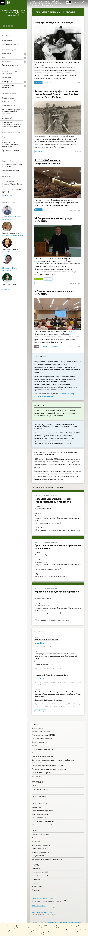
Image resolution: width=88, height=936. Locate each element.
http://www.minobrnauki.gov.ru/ (42, 899)
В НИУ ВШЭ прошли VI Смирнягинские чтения (47, 161)
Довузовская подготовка (40, 789)
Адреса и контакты (52, 922)
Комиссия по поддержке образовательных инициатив (12, 151)
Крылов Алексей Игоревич (11, 252)
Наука (4, 57)
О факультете (7, 40)
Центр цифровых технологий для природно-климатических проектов (11, 124)
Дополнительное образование (42, 811)
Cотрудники (6, 61)
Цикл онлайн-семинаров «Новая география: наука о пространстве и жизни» (57, 453)
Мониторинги (37, 841)
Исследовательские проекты (42, 838)
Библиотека (36, 869)
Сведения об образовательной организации (47, 766)
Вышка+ (34, 800)
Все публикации (40, 711)
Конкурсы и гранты (38, 856)
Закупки (34, 746)
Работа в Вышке (37, 776)
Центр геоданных (8, 105)
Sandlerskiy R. (39, 643)
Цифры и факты (37, 728)
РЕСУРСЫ (35, 865)
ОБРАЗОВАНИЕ (38, 782)
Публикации (39, 632)
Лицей (34, 786)
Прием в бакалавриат (39, 796)
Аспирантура (36, 807)
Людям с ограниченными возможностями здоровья (50, 769)
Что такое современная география (10, 45)
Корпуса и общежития (39, 742)
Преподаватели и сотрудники (42, 739)
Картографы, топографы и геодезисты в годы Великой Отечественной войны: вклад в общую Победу (56, 94)
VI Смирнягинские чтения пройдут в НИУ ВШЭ (54, 220)
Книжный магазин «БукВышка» (42, 876)
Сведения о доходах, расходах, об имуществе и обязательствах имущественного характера (54, 761)
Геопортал (39, 405)
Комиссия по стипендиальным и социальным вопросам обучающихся (10, 143)
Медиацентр (36, 883)
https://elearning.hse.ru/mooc (42, 912)
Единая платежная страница (41, 773)
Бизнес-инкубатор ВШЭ (40, 818)
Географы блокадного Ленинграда (53, 22)
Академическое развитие (40, 852)
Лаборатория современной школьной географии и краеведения (12, 111)
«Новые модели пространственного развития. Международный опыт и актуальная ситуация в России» (55, 426)
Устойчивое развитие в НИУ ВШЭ (43, 735)
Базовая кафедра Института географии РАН (12, 118)
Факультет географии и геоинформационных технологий (13, 12)
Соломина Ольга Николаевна (12, 235)
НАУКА (34, 831)
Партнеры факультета (10, 65)
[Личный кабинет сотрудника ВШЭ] (79, 2)
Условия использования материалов (70, 922)
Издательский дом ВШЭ (40, 872)
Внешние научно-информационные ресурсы (47, 859)
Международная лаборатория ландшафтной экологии (11, 100)
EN (70, 2)
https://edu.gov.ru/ (38, 905)
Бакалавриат (6, 78)
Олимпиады (36, 793)
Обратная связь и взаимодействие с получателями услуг (51, 825)
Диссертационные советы (41, 845)
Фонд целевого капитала (40, 753)
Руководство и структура (41, 731)
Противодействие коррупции (42, 756)
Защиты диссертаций (39, 848)
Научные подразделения (40, 834)
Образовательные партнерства (43, 821)
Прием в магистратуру (40, 803)
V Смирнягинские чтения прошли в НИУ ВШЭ (54, 292)
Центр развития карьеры (40, 814)
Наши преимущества (9, 50)
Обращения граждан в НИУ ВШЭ (43, 749)
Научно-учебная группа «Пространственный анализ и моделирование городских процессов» (12, 163)
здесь (45, 928)
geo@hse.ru (11, 196)
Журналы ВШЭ (37, 886)
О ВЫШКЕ (35, 724)
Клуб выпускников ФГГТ (10, 170)
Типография (36, 879)
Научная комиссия (8, 137)
